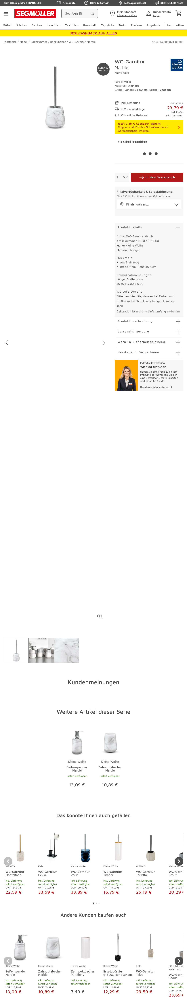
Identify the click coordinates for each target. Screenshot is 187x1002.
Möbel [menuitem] (7, 25)
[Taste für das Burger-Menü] (6, 13)
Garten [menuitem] (37, 25)
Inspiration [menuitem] (175, 25)
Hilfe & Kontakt (99, 2)
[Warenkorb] (179, 13)
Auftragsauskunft (135, 2)
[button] (100, 616)
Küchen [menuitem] (21, 25)
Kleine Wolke (122, 72)
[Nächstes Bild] (104, 342)
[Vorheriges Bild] (7, 342)
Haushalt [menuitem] (90, 25)
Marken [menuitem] (136, 25)
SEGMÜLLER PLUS (172, 2)
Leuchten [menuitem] (54, 25)
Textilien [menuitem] (72, 25)
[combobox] (122, 177)
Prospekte (69, 2)
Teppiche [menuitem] (108, 25)
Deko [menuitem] (123, 25)
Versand (177, 115)
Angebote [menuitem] (154, 25)
